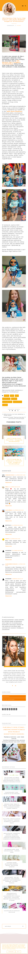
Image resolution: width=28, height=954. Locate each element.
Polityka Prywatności (9, 699)
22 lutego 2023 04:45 (14, 538)
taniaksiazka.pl (17, 401)
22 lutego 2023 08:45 (17, 550)
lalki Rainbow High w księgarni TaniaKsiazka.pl (11, 62)
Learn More (11, 951)
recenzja (14, 398)
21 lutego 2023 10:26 (19, 475)
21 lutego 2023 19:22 (18, 510)
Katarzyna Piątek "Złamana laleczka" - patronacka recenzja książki (13, 418)
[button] (20, 3)
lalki (17, 395)
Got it (18, 951)
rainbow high (6, 398)
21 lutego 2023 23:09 (17, 525)
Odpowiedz (8, 482)
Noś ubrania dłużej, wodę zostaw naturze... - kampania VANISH (12, 851)
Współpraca (6, 696)
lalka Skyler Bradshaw (14, 111)
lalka (12, 395)
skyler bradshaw (7, 401)
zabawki (5, 404)
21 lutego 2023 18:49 (14, 486)
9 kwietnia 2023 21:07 (17, 578)
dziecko (7, 395)
